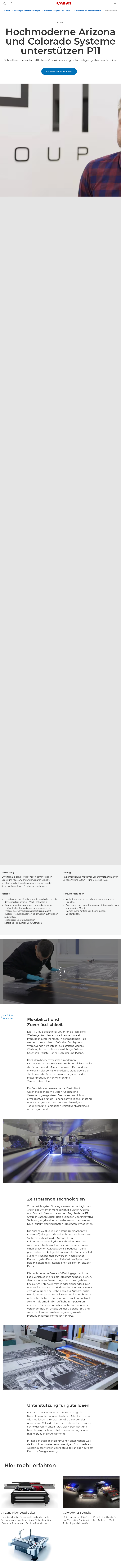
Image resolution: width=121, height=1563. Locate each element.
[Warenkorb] (4, 3)
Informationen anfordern (59, 71)
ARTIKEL (60, 23)
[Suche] (12, 3)
